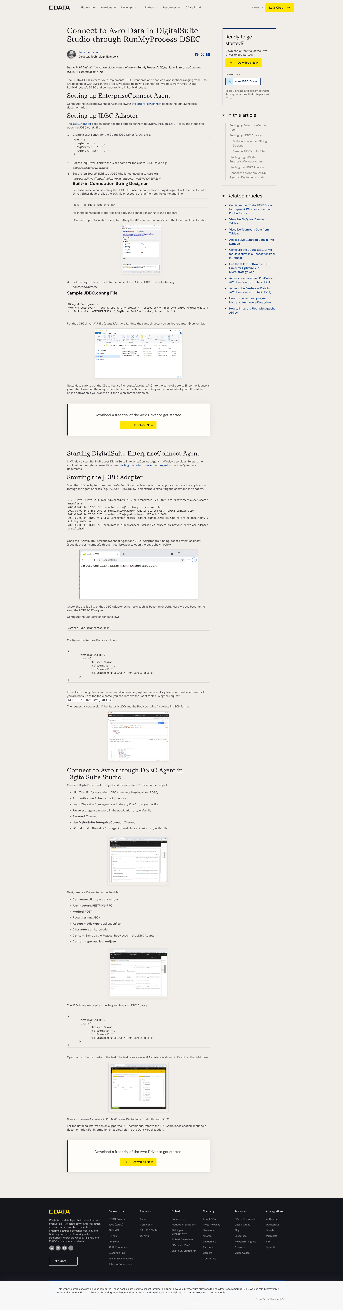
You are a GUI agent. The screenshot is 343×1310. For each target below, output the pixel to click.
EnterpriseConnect (149, 104)
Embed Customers (182, 1239)
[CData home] (62, 7)
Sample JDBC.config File (249, 151)
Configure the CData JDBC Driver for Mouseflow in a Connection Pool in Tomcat (252, 254)
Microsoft (271, 1235)
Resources (241, 1235)
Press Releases (211, 1224)
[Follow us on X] (202, 54)
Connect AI (146, 1224)
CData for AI (193, 7)
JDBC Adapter (82, 124)
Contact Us (209, 1258)
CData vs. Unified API (184, 1250)
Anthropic (272, 1219)
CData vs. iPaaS (181, 1245)
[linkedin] (51, 1247)
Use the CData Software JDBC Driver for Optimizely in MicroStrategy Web (248, 268)
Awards (207, 1235)
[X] (58, 1247)
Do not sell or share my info (270, 1299)
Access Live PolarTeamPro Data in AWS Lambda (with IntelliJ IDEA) (251, 280)
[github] (64, 1247)
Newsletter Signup (245, 1241)
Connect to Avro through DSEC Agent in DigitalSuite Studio (249, 175)
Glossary (240, 1247)
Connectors (178, 1219)
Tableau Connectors (120, 1264)
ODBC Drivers (117, 1219)
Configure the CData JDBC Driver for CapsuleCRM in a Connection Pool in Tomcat (250, 209)
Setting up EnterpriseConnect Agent (249, 127)
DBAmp (144, 1235)
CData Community (246, 1219)
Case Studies (242, 1224)
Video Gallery (242, 1252)
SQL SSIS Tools (148, 1230)
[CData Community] (70, 1247)
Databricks (272, 1224)
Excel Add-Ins (117, 1252)
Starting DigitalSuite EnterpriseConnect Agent (246, 159)
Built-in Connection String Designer (250, 143)
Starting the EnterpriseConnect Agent (143, 465)
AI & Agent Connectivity (179, 1232)
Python (113, 1235)
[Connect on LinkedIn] (208, 54)
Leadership (209, 1241)
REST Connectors (119, 1247)
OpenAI (270, 1247)
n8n (268, 1241)
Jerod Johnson (88, 52)
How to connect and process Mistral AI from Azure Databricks (250, 300)
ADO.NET (114, 1230)
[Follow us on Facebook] (196, 54)
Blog (237, 1230)
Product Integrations (184, 1224)
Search (255, 7)
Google (270, 1230)
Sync (143, 1219)
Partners (208, 1247)
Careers (207, 1252)
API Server (114, 1241)
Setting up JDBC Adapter (246, 135)
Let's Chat (276, 7)
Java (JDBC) (116, 1224)
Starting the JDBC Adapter (247, 167)
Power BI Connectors (121, 1258)
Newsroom (209, 1230)
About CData (210, 1219)
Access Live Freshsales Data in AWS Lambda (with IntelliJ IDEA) (250, 290)
